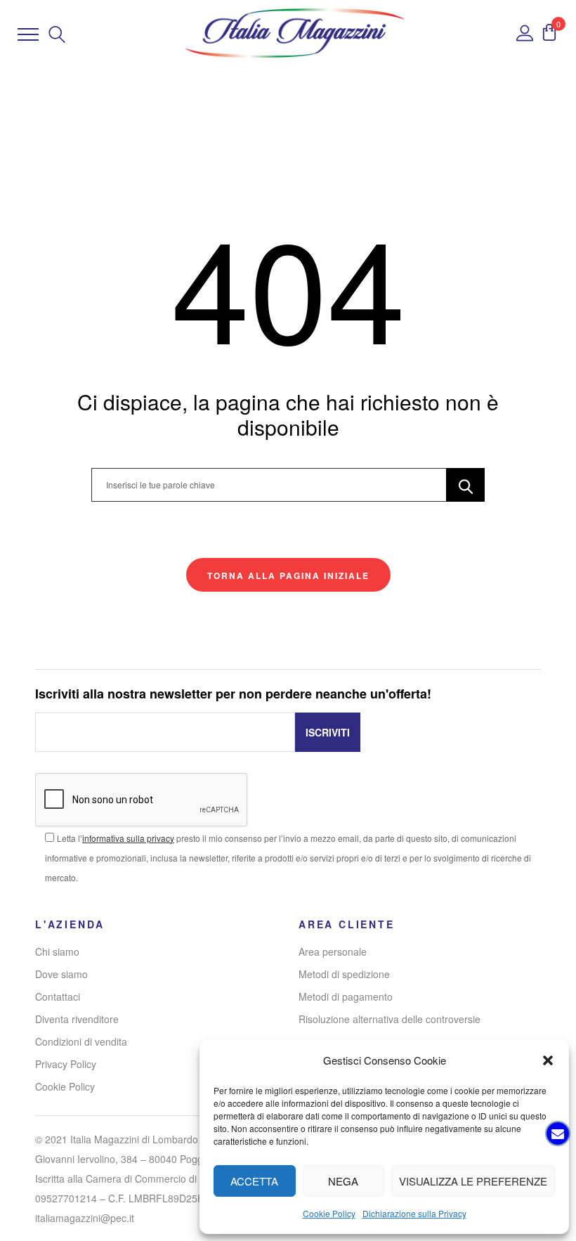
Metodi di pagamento (346, 996)
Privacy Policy (65, 1064)
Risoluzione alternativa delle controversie (389, 1019)
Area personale (333, 951)
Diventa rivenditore (77, 1019)
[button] (548, 1060)
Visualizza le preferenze (473, 1181)
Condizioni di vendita (81, 1041)
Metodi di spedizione (344, 974)
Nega (343, 1181)
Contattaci (57, 996)
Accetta (254, 1181)
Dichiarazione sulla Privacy (414, 1213)
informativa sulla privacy (128, 838)
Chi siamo (57, 951)
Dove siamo (61, 974)
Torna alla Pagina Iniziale (288, 575)
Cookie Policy (329, 1213)
